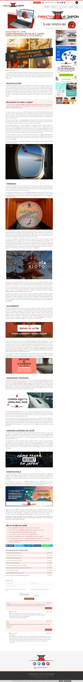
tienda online (9, 424)
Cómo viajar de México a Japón (12, 570)
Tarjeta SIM (17, 536)
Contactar (30, 674)
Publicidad (36, 674)
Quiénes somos (70, 2)
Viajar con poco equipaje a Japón (12, 562)
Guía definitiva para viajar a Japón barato (14, 555)
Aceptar (60, 681)
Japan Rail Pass (33, 534)
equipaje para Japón (25, 530)
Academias (70, 6)
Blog (60, 6)
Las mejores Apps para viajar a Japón (13, 557)
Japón (22, 528)
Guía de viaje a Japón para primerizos (13, 552)
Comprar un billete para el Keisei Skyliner (14, 560)
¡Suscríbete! (37, 2)
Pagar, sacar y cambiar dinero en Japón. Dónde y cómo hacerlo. (18, 567)
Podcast (65, 6)
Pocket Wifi (29, 536)
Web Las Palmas (45, 677)
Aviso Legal (41, 674)
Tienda (76, 6)
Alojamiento (47, 6)
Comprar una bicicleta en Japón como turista (14, 572)
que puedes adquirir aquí (23, 383)
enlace (14, 139)
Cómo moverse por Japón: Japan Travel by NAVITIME (16, 565)
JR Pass (15, 237)
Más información (67, 681)
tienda (43, 356)
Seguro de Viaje (30, 538)
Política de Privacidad (50, 674)
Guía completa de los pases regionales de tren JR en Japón (17, 575)
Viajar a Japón (54, 6)
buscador (8, 93)
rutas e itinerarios (37, 295)
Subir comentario (29, 598)
